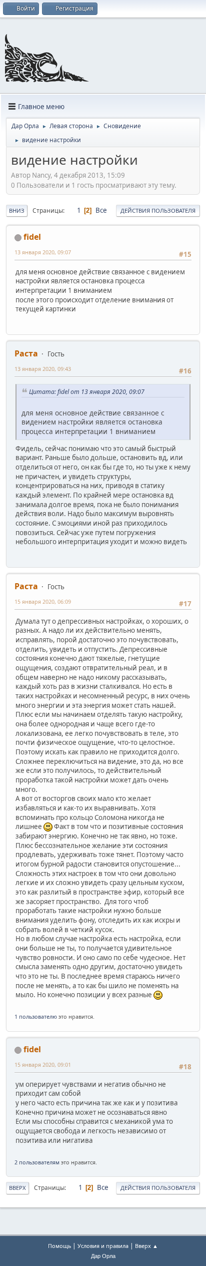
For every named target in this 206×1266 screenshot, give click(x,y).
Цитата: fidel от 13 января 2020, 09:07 (86, 391)
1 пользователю (35, 1016)
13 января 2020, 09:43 (42, 368)
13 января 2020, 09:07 (42, 252)
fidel (32, 236)
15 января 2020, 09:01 (42, 1064)
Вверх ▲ (146, 1245)
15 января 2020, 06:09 (42, 601)
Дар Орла (103, 1256)
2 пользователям (37, 1162)
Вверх (17, 1187)
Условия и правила (103, 1245)
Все (101, 210)
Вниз (16, 210)
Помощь (59, 1245)
